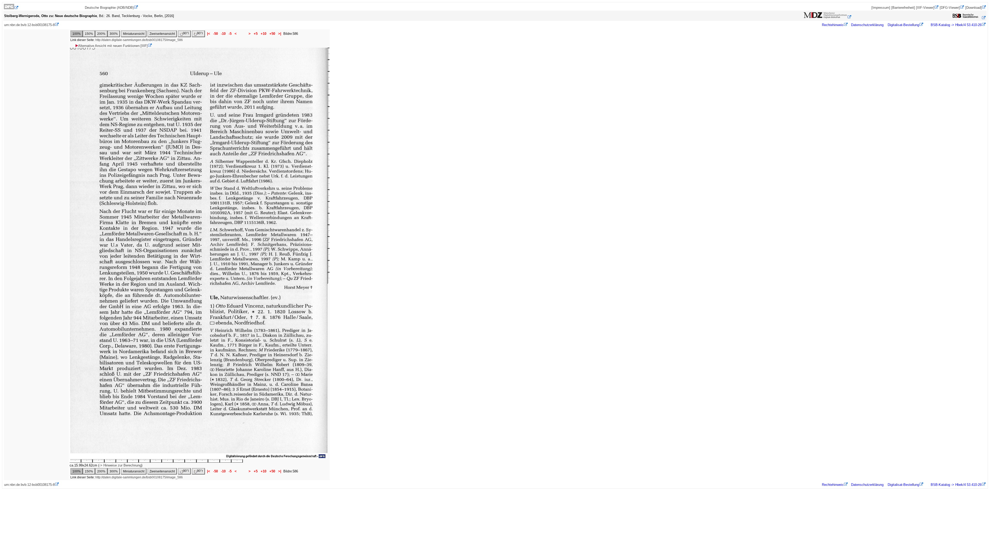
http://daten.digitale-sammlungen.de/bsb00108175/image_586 (139, 40)
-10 (223, 34)
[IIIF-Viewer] (925, 8)
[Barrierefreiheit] (903, 8)
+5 (256, 34)
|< (208, 34)
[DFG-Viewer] (950, 8)
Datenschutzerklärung (867, 25)
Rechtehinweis (833, 25)
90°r (200, 33)
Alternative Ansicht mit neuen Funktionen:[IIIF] (113, 46)
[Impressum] (880, 8)
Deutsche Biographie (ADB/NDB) (109, 8)
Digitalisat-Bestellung (903, 25)
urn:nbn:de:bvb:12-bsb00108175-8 (29, 25)
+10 (263, 34)
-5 (230, 34)
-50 (215, 34)
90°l (186, 33)
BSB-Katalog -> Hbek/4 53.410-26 (955, 25)
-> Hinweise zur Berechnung (120, 465)
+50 (272, 34)
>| (279, 34)
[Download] (973, 8)
